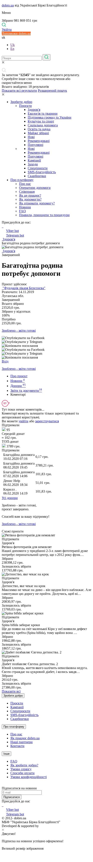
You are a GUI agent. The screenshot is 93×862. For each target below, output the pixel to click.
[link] (46, 338)
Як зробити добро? (24, 765)
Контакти (17, 746)
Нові (31, 137)
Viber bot (12, 231)
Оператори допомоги (35, 187)
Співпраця (27, 191)
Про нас (25, 184)
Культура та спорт (41, 121)
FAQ (22, 211)
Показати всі (11, 691)
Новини (25, 207)
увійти (23, 421)
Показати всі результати (19, 90)
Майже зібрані (38, 133)
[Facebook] (2, 805)
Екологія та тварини (43, 113)
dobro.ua (8, 5)
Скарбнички (37, 176)
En (12, 49)
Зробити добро (21, 102)
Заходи (33, 164)
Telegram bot (15, 235)
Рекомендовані (39, 141)
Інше (6, 753)
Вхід (5, 361)
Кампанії (34, 160)
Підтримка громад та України (49, 117)
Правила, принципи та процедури (44, 215)
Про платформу (22, 180)
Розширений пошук (52, 90)
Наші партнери (21, 742)
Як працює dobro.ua (25, 738)
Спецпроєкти (38, 168)
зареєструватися (47, 421)
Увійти (7, 29)
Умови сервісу (21, 769)
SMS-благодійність (42, 172)
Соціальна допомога (43, 125)
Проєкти (25, 106)
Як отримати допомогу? (37, 203)
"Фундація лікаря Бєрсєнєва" (23, 288)
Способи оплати (22, 773)
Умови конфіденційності (28, 777)
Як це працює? (30, 195)
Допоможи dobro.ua (16, 33)
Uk (12, 45)
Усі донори (10, 498)
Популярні (35, 145)
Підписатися (11, 797)
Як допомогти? (30, 199)
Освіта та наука (39, 129)
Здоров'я (34, 109)
